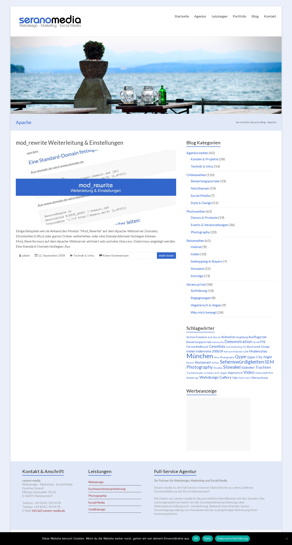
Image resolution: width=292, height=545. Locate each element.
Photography (200, 232)
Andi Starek (214, 337)
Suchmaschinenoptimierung (106, 489)
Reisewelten (195, 240)
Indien (195, 254)
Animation (228, 337)
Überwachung (259, 377)
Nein (207, 538)
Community (218, 342)
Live (246, 351)
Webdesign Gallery (215, 377)
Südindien (248, 367)
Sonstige (197, 276)
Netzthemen (200, 188)
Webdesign (192, 377)
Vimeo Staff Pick (264, 372)
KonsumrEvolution (233, 351)
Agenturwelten (197, 153)
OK (196, 538)
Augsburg (242, 337)
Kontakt (270, 16)
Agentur (200, 16)
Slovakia (218, 367)
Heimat (196, 247)
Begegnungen (201, 298)
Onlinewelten (196, 175)
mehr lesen (166, 255)
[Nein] (287, 538)
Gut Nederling (234, 346)
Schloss (215, 362)
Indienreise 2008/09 (209, 351)
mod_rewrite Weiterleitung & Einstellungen (69, 142)
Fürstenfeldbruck (197, 346)
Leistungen (219, 16)
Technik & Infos (83, 255)
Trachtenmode (194, 372)
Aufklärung (199, 290)
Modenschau (258, 351)
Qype (240, 356)
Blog (255, 16)
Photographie (97, 495)
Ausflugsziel (257, 337)
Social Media (200, 195)
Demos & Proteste (204, 217)
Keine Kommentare (116, 255)
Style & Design (201, 203)
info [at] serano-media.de (48, 510)
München (199, 355)
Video (249, 372)
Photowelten (195, 211)
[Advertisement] (218, 424)
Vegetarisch (235, 372)
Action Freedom (196, 337)
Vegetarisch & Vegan (206, 305)
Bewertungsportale (205, 181)
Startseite (182, 16)
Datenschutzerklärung (232, 538)
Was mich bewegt (204, 312)
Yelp (235, 377)
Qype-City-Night (259, 357)
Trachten (263, 367)
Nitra (216, 357)
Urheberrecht (211, 372)
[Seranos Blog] (50, 12)
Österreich (244, 377)
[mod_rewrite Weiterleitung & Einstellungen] (96, 152)
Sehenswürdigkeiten (242, 362)
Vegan (223, 372)
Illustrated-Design (258, 346)
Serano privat (196, 284)
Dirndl (255, 342)
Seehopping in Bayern (206, 261)
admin (26, 255)
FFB (262, 342)
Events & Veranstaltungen (209, 225)
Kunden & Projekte (204, 159)
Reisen (190, 362)
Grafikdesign (96, 509)
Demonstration (238, 341)
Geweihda (217, 346)
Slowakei (197, 268)
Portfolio (239, 16)
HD (244, 346)
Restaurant (203, 362)
